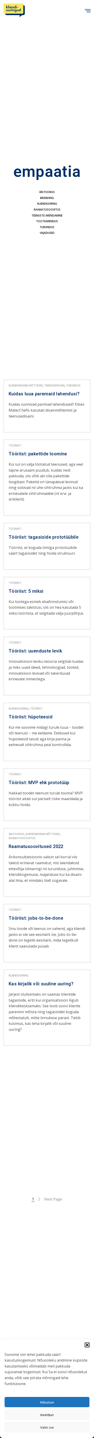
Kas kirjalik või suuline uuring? (41, 984)
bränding (47, 198)
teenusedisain (54, 385)
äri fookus (47, 192)
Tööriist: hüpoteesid (30, 717)
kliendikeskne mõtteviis (26, 385)
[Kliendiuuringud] (14, 10)
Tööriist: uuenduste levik (35, 651)
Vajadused (47, 233)
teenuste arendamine (47, 215)
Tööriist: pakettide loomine (38, 454)
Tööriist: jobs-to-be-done (36, 918)
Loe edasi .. (16, 428)
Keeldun (47, 1414)
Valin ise (47, 1427)
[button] (87, 1345)
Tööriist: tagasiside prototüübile (43, 537)
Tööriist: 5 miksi (26, 591)
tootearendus (47, 221)
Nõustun (47, 1402)
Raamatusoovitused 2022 (36, 847)
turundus (47, 227)
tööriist (15, 445)
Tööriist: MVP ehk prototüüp (39, 783)
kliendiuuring (47, 204)
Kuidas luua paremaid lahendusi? (44, 394)
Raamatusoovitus (47, 209)
